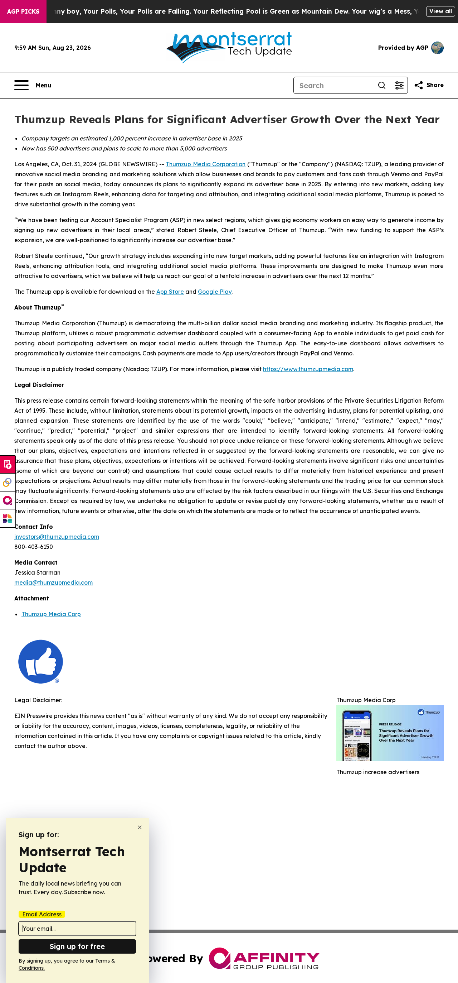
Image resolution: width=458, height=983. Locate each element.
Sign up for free (77, 946)
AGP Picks (23, 11)
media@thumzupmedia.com (53, 582)
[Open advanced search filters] (399, 85)
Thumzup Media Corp (51, 614)
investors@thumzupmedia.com (56, 536)
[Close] (139, 827)
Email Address (42, 914)
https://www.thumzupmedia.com (308, 369)
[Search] (381, 85)
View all (440, 11)
